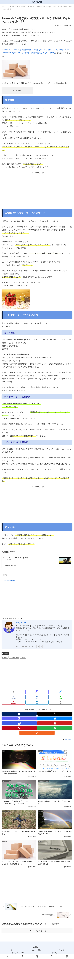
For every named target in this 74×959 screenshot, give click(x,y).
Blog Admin (21, 622)
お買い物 (6, 653)
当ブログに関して (37, 950)
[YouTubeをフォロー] (32, 646)
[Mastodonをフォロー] (23, 646)
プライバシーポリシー (19, 953)
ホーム (13, 950)
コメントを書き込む (37, 930)
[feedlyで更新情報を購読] (38, 646)
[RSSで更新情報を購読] (41, 646)
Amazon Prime (15, 657)
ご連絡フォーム (55, 953)
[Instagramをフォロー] (29, 646)
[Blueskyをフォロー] (26, 646)
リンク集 (61, 950)
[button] (60, 702)
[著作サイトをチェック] (17, 646)
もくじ (15, 90)
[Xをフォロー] (20, 646)
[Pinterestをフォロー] (35, 646)
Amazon (6, 657)
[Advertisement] (37, 190)
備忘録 (23, 657)
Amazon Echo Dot (11, 580)
